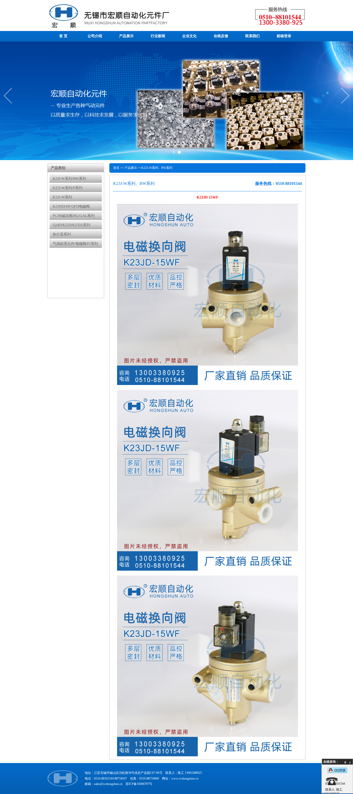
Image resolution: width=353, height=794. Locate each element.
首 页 (63, 36)
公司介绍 (95, 36)
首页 (116, 168)
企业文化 (189, 36)
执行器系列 (62, 234)
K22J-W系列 (62, 197)
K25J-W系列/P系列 (67, 188)
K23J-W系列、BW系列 (156, 168)
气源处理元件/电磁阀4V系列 (75, 244)
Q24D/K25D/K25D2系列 (71, 225)
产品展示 (126, 36)
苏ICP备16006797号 (139, 784)
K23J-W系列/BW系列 (69, 178)
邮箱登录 (284, 36)
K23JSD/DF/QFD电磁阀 (71, 206)
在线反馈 (221, 36)
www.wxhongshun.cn (184, 778)
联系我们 (252, 36)
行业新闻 (158, 36)
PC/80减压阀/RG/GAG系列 (74, 216)
